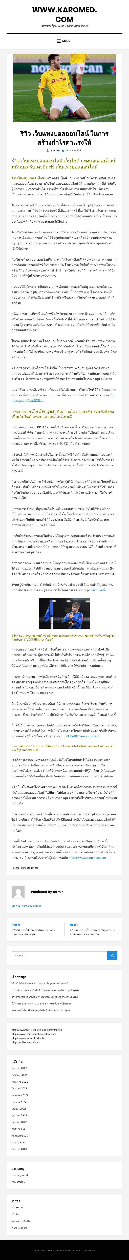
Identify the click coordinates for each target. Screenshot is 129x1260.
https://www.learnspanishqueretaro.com (34, 1034)
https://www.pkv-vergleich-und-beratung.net (37, 1029)
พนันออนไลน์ (18, 1182)
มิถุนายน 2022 (19, 1088)
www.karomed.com (64, 15)
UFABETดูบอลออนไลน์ (83, 736)
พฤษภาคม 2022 (20, 1095)
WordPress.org (19, 1228)
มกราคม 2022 (19, 1122)
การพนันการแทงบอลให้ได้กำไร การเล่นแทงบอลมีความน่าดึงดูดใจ (45, 990)
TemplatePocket (63, 1250)
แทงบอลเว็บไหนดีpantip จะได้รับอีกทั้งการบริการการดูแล (41, 1010)
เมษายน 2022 (19, 1102)
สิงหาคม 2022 (19, 1075)
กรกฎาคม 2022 (20, 1081)
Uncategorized (30, 868)
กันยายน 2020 (19, 1149)
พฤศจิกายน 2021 (20, 1136)
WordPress (90, 1250)
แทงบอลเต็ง (98, 590)
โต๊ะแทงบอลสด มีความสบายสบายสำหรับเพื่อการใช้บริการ (41, 1003)
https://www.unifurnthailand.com (30, 1038)
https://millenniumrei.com (26, 1042)
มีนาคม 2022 (19, 1108)
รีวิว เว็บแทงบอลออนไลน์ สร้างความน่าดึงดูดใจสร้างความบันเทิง (45, 997)
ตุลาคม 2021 (18, 1142)
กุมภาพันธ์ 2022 (20, 1115)
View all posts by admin (26, 906)
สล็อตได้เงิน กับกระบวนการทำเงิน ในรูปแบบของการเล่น (40, 983)
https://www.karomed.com (87, 858)
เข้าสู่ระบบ (17, 1207)
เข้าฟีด (15, 1214)
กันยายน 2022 (19, 1068)
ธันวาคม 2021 (19, 1129)
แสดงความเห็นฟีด (21, 1221)
